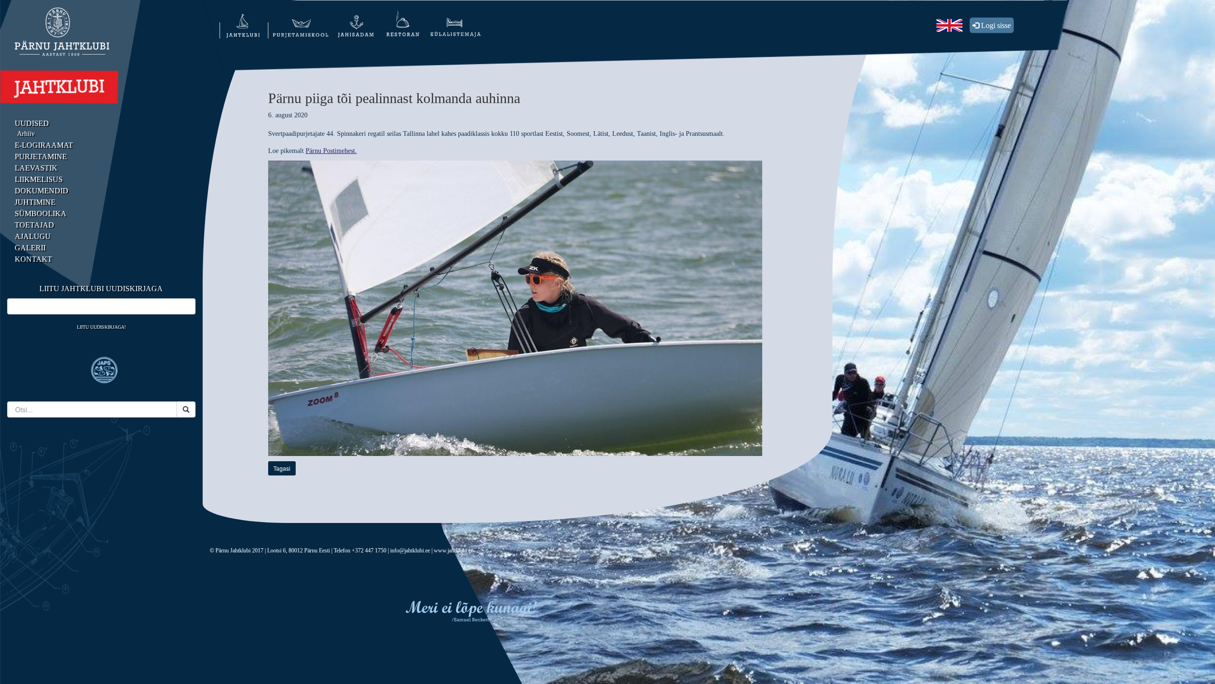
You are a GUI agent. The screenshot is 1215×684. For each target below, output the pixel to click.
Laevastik (36, 168)
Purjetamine (41, 156)
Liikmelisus (39, 179)
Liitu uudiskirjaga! (101, 327)
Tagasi (281, 468)
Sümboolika (40, 213)
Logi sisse (995, 25)
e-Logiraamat (44, 145)
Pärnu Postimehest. (331, 150)
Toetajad (34, 225)
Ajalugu (33, 236)
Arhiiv (26, 133)
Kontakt (33, 259)
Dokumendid (41, 191)
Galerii (30, 248)
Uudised (32, 123)
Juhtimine (35, 202)
